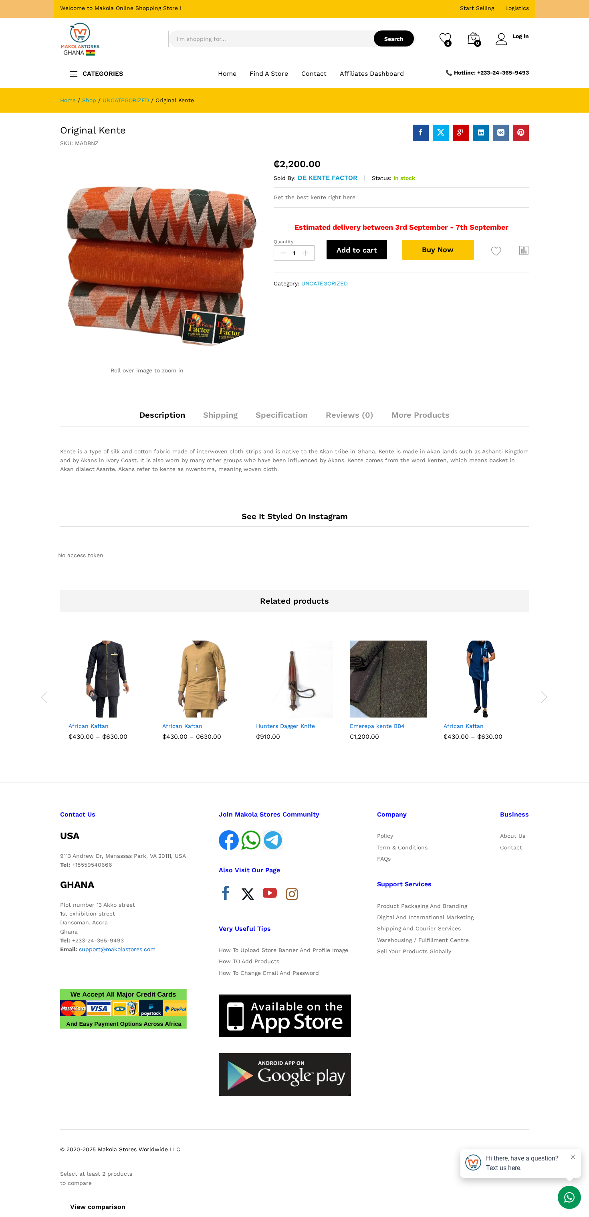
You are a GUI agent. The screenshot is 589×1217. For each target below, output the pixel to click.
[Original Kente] (421, 133)
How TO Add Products (249, 961)
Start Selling (477, 8)
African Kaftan (89, 726)
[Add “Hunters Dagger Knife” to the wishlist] (302, 709)
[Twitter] (248, 895)
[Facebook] (226, 895)
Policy (385, 836)
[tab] (162, 418)
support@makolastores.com (117, 949)
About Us (512, 836)
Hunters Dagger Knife (285, 726)
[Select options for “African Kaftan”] (77, 709)
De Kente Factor (327, 178)
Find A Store (269, 74)
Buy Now (438, 249)
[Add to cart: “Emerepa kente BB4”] (358, 709)
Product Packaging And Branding (422, 906)
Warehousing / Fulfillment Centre (423, 940)
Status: (381, 178)
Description (162, 415)
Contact (314, 74)
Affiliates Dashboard (372, 74)
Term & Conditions (402, 847)
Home (227, 74)
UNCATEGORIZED (324, 283)
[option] (107, 692)
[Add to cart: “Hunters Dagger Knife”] (265, 709)
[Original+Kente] (441, 133)
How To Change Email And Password (269, 973)
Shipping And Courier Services (419, 928)
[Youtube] (270, 895)
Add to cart (357, 250)
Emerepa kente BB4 (377, 726)
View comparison (97, 1207)
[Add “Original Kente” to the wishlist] (496, 251)
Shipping (220, 415)
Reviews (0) (349, 415)
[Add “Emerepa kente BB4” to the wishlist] (395, 709)
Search (393, 39)
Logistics (517, 8)
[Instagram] (292, 894)
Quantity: (284, 241)
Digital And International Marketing (425, 917)
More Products (420, 415)
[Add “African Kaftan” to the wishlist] (114, 709)
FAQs (384, 858)
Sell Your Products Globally (414, 951)
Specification (282, 415)
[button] (524, 250)
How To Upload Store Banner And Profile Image (283, 950)
